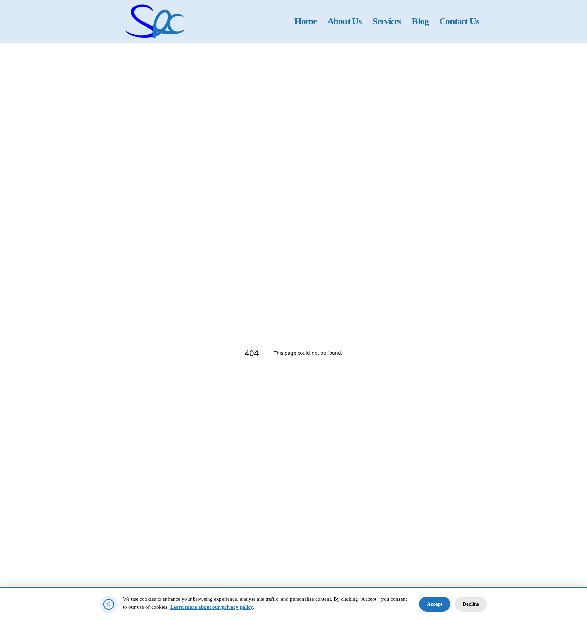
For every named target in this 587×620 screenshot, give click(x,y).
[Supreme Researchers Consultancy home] (155, 21)
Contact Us (459, 21)
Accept (434, 604)
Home (305, 21)
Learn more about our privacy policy (211, 607)
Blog (420, 21)
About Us (344, 21)
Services (386, 21)
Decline (471, 604)
